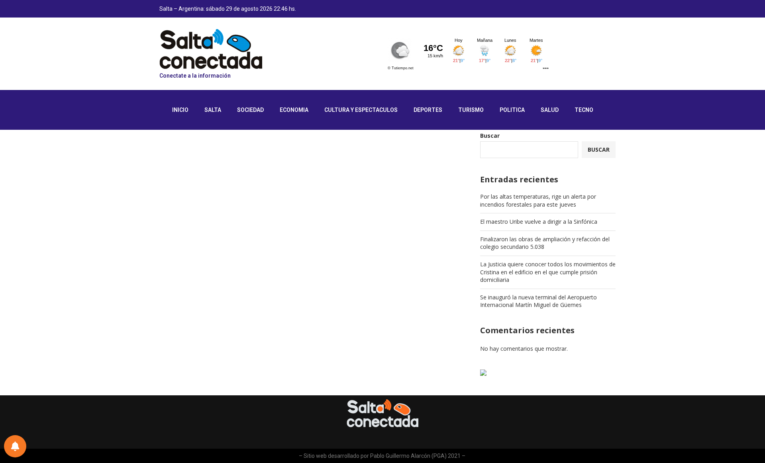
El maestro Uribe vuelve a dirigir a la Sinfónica (538, 221)
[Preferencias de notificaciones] (15, 446)
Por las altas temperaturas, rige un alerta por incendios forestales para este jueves (538, 200)
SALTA (212, 110)
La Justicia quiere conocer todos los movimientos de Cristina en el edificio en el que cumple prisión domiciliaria (548, 271)
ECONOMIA (294, 110)
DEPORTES (428, 110)
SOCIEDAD (250, 110)
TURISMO (471, 110)
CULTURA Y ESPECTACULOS (361, 110)
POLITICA (512, 110)
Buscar (490, 135)
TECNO (584, 110)
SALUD (550, 110)
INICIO (180, 110)
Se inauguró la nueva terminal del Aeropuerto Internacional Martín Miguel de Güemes (538, 301)
